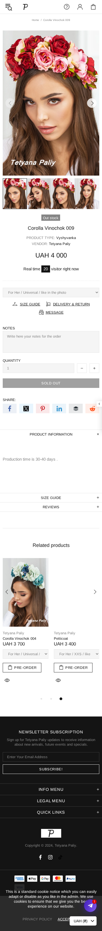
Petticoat (61, 638)
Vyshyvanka (66, 238)
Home (35, 20)
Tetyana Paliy (25, 6)
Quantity (12, 361)
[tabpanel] (25, 627)
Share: (9, 400)
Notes (9, 328)
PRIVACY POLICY (37, 919)
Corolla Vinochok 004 (19, 638)
